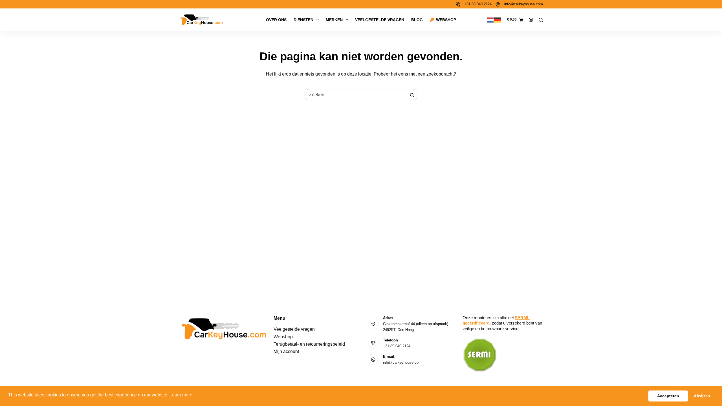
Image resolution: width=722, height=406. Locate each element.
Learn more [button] (181, 394)
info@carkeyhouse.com (523, 4)
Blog (417, 19)
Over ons (276, 19)
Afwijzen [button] (702, 396)
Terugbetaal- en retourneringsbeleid (309, 344)
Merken (334, 19)
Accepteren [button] (668, 396)
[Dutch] (490, 19)
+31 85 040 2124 (478, 4)
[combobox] (355, 94)
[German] (497, 19)
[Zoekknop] (411, 94)
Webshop (446, 19)
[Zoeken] (541, 20)
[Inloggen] (531, 20)
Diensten (303, 19)
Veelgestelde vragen (379, 19)
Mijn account (286, 351)
